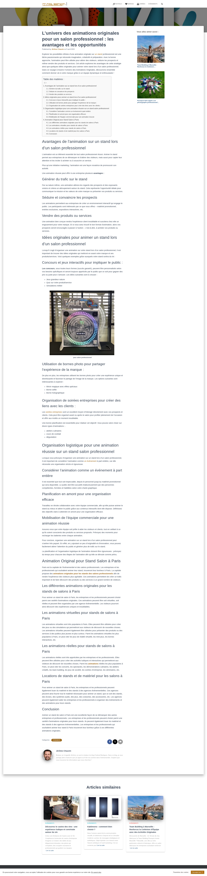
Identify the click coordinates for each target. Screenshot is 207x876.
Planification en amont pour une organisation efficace (67, 114)
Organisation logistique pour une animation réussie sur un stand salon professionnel (77, 108)
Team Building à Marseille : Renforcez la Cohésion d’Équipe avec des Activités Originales (144, 829)
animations (93, 664)
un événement (90, 461)
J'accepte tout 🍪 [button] (197, 872)
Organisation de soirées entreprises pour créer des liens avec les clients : (75, 105)
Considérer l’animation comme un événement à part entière (70, 111)
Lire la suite (50, 850)
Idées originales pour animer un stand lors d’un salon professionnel (70, 97)
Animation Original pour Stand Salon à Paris (62, 120)
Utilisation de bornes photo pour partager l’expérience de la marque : (73, 103)
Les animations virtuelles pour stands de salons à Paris (68, 125)
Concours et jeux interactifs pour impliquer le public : (67, 100)
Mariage (131, 4)
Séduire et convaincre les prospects (61, 91)
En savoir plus (96, 872)
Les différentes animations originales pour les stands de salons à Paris (73, 122)
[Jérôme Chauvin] (47, 755)
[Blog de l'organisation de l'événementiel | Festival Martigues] (54, 4)
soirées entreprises (54, 412)
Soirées (142, 4)
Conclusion (53, 134)
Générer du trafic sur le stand (59, 89)
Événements (152, 4)
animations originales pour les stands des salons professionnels (83, 574)
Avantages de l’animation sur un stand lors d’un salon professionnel (71, 86)
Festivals (118, 4)
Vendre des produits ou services (60, 94)
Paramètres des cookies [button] (180, 872)
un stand (98, 54)
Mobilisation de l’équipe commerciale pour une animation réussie (71, 117)
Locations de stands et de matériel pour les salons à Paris (69, 131)
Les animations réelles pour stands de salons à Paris (67, 128)
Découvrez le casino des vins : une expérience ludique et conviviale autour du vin (61, 829)
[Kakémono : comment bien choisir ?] (103, 807)
